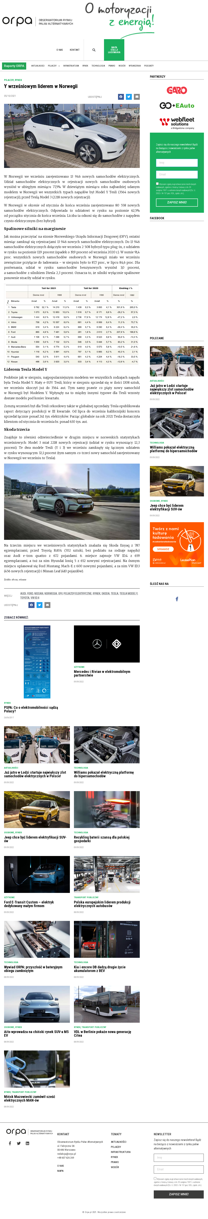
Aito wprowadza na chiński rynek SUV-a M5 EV (36, 1033)
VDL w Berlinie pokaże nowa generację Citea (102, 1033)
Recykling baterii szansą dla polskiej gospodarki (101, 839)
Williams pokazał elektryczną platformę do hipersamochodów (104, 774)
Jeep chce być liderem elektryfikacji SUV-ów (35, 839)
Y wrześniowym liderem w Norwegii (41, 86)
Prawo (111, 66)
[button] (14, 66)
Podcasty (149, 66)
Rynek (85, 66)
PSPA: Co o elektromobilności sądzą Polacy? (31, 709)
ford (30, 593)
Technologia (98, 66)
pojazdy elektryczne (78, 593)
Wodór (122, 66)
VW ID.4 (35, 597)
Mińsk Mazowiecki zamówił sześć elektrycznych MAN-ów (29, 1098)
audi (23, 593)
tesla (114, 593)
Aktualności (37, 66)
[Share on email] (137, 97)
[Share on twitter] (129, 97)
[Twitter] (19, 1143)
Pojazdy (52, 66)
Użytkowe (79, 667)
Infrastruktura (71, 66)
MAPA (60, 1170)
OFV (60, 593)
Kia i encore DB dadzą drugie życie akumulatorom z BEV (100, 969)
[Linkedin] (27, 1143)
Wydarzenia (135, 66)
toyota (24, 597)
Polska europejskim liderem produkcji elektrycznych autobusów (102, 904)
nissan (38, 593)
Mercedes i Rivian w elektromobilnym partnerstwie (102, 673)
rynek (96, 593)
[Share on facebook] (121, 97)
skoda (106, 593)
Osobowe (9, 832)
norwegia (50, 593)
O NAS (59, 49)
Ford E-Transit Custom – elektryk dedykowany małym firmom (29, 904)
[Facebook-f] (177, 599)
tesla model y (129, 593)
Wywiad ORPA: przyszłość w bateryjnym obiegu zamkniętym (33, 969)
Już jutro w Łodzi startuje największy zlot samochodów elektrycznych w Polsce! (35, 774)
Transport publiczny (86, 897)
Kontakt (75, 49)
